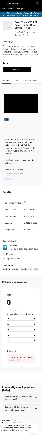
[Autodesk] (13, 3)
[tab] (6, 122)
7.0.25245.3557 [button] (30, 223)
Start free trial (16, 69)
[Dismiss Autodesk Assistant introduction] (35, 426)
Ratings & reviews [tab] (31, 80)
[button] (21, 398)
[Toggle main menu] (3, 3)
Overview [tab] (7, 80)
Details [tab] (17, 80)
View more (9, 179)
